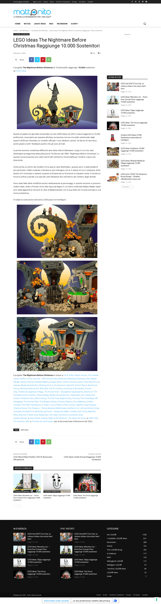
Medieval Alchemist (29, 385)
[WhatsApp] (48, 59)
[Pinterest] (43, 59)
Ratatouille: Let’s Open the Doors (53, 415)
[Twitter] (139, 1)
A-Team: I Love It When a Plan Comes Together (63, 405)
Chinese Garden (64, 401)
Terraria (75, 398)
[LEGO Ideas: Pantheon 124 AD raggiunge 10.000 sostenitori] (113, 151)
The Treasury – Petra (37, 408)
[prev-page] (14, 506)
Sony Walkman (79, 401)
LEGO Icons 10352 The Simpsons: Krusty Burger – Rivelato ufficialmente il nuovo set (134, 176)
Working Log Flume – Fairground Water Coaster (56, 411)
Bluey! (24, 418)
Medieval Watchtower (56, 408)
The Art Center (55, 388)
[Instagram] (135, 1)
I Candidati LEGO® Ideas (39, 31)
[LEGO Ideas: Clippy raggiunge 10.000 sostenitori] (57, 483)
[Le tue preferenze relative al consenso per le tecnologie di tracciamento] (156, 599)
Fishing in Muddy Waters (38, 382)
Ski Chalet (85, 395)
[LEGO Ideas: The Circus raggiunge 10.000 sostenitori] (87, 483)
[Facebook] (132, 1)
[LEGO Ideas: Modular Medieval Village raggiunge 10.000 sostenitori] (113, 164)
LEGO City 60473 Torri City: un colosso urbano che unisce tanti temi (133, 86)
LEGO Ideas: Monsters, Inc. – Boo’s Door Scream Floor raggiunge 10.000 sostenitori (26, 498)
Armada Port (28, 411)
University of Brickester (73, 388)
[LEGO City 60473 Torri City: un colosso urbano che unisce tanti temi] (113, 86)
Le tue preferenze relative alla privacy (91, 600)
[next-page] (19, 506)
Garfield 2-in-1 (73, 408)
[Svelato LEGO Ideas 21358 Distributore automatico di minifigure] (113, 138)
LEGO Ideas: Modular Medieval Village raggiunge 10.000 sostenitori (133, 163)
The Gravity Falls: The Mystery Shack (39, 401)
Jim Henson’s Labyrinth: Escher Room (70, 385)
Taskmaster (75, 395)
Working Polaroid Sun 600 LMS (34, 388)
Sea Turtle (82, 411)
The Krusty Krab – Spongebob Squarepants (63, 392)
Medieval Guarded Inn (59, 395)
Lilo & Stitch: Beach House (75, 375)
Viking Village (43, 395)
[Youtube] (146, 1)
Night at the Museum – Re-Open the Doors (67, 418)
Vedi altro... (126, 187)
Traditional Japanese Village (30, 392)
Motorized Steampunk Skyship (71, 378)
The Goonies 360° (21, 421)
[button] (145, 24)
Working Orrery (46, 385)
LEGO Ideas (21, 71)
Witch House (40, 398)
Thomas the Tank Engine (43, 421)
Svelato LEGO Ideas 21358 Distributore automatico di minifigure (131, 137)
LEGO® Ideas (24, 31)
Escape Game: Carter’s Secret (63, 382)
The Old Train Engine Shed (59, 398)
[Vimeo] (142, 1)
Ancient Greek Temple (37, 418)
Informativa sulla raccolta (56, 600)
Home (15, 31)
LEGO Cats (93, 418)
